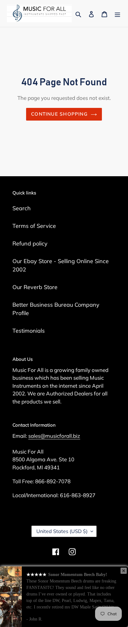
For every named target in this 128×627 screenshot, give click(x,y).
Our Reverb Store (34, 287)
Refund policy (30, 243)
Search (21, 208)
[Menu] (117, 13)
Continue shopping (59, 114)
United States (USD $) (62, 531)
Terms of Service (34, 225)
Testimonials (28, 330)
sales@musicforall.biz (54, 436)
